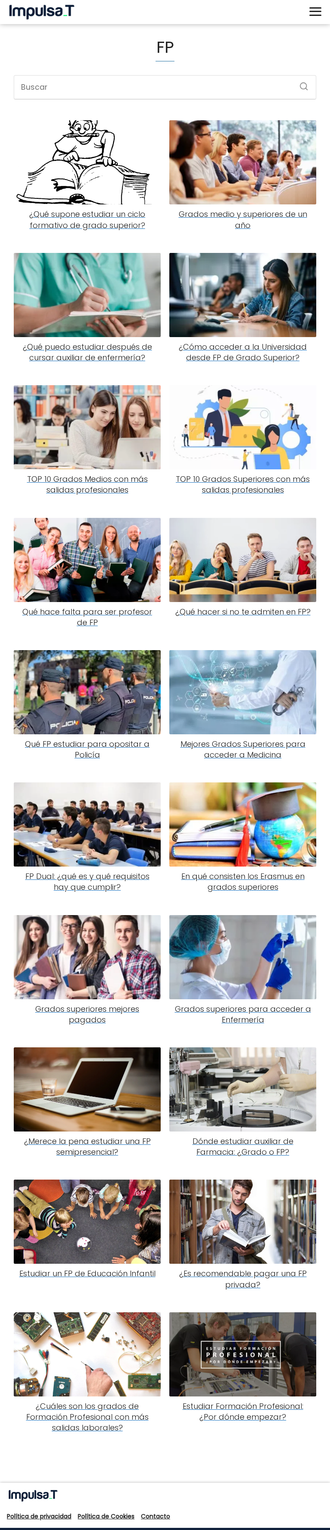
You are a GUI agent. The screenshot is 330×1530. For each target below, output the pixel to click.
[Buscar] (300, 83)
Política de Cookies (106, 1516)
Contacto (155, 1516)
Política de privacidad (39, 1516)
